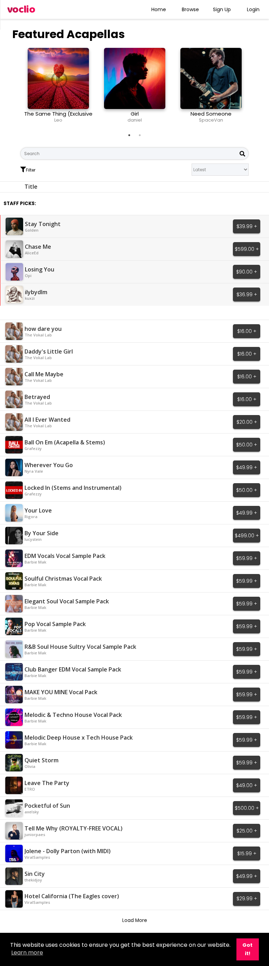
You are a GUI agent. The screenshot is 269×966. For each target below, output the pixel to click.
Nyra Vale (34, 471)
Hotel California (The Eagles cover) (72, 896)
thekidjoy (33, 880)
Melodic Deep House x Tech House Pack (79, 737)
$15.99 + (246, 853)
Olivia (30, 766)
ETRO (30, 789)
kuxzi (30, 298)
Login (253, 9)
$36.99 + (246, 294)
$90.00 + (246, 271)
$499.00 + (247, 535)
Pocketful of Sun (47, 805)
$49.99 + (246, 467)
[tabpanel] (58, 88)
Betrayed (37, 397)
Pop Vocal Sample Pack (55, 624)
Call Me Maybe (44, 374)
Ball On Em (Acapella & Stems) (65, 442)
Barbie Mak (35, 562)
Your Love (38, 510)
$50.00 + (246, 444)
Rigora (31, 516)
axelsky (32, 811)
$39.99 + (246, 226)
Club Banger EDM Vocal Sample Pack (73, 669)
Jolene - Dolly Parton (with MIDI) (68, 851)
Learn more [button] (27, 953)
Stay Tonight (43, 224)
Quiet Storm (41, 760)
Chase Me (38, 246)
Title (31, 186)
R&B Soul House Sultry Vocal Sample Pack (80, 647)
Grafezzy (33, 448)
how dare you (43, 329)
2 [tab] (139, 135)
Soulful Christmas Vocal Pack (63, 578)
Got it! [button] (247, 949)
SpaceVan (211, 120)
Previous (15, 88)
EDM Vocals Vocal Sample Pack (65, 556)
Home (158, 9)
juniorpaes (35, 834)
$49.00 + (246, 785)
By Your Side (41, 533)
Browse (190, 9)
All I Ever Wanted (47, 419)
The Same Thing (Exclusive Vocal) (58, 117)
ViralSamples (37, 857)
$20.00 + (246, 422)
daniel (134, 120)
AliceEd (32, 252)
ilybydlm (36, 292)
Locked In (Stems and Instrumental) (73, 488)
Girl (135, 113)
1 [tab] (129, 135)
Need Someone (211, 113)
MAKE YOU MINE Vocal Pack (61, 692)
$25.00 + (246, 830)
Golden (32, 230)
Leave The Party (47, 783)
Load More (134, 920)
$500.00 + (247, 808)
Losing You (39, 269)
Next (253, 88)
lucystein (33, 539)
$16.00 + (246, 331)
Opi (28, 275)
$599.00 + (247, 249)
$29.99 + (246, 898)
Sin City (35, 874)
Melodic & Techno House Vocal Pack (73, 715)
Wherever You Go (49, 465)
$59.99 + (246, 558)
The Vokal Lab (38, 334)
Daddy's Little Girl (49, 351)
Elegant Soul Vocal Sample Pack (67, 601)
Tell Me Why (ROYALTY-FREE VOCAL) (74, 828)
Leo (58, 120)
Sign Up (222, 9)
